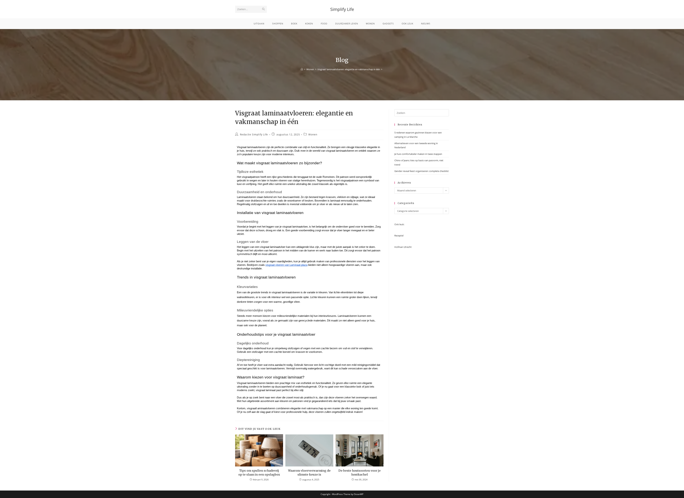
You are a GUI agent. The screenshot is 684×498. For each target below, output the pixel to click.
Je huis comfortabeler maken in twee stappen (418, 154)
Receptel (398, 235)
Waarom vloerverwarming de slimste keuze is (309, 472)
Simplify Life (342, 9)
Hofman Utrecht (403, 247)
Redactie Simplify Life (254, 134)
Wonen (312, 134)
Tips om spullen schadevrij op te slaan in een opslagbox (259, 472)
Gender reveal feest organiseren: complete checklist (421, 171)
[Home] (302, 69)
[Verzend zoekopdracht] (263, 9)
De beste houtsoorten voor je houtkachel (359, 472)
